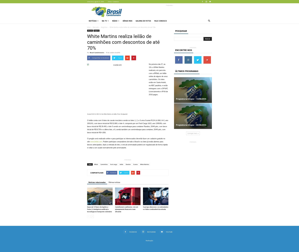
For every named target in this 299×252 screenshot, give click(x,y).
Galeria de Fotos (143, 21)
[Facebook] (202, 1)
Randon (128, 164)
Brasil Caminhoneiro (97, 52)
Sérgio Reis (127, 21)
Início (89, 27)
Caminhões (104, 164)
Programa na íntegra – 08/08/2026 (191, 125)
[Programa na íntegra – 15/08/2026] (193, 90)
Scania (135, 164)
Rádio (114, 21)
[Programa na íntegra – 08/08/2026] (193, 116)
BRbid (96, 164)
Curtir (178, 57)
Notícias (93, 21)
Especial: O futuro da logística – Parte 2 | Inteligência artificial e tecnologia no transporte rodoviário (99, 209)
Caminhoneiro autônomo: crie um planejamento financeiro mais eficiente (126, 209)
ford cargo (113, 164)
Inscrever (207, 57)
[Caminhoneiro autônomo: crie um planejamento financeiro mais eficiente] (128, 196)
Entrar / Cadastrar (113, 1)
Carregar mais (192, 133)
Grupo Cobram (149, 244)
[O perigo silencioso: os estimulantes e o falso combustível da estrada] (155, 196)
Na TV (104, 21)
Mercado (96, 27)
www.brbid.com (96, 142)
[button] (209, 21)
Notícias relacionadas (97, 182)
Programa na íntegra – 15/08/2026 (191, 99)
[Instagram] (206, 1)
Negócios (104, 27)
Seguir (188, 57)
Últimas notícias (114, 182)
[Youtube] (210, 1)
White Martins (144, 164)
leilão (121, 164)
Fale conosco (160, 21)
